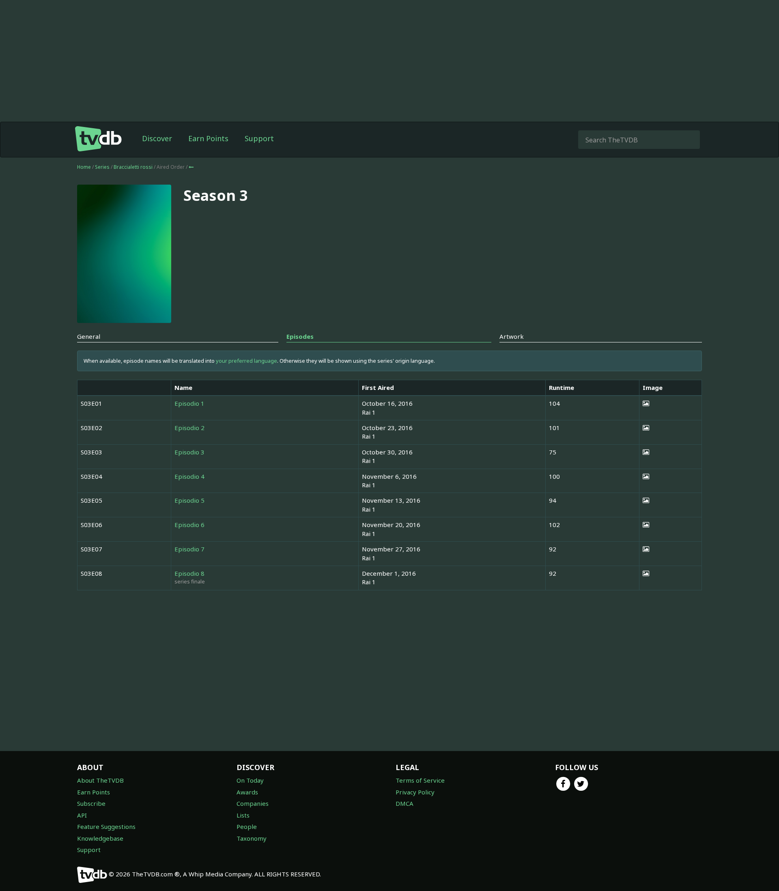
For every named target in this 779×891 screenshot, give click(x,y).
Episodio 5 (189, 500)
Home (84, 167)
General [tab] (88, 336)
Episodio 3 (189, 452)
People (247, 826)
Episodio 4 (189, 476)
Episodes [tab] (300, 336)
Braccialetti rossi (134, 167)
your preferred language (246, 360)
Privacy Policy (415, 792)
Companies (253, 803)
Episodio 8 (189, 573)
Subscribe (91, 803)
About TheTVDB (100, 780)
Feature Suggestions (106, 826)
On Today (250, 780)
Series (102, 167)
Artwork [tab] (511, 336)
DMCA (404, 803)
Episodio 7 (189, 549)
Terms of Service (420, 780)
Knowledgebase (100, 838)
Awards (247, 792)
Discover (157, 138)
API (82, 815)
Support (259, 138)
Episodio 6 (189, 525)
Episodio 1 (189, 403)
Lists (243, 815)
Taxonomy (252, 838)
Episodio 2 (189, 428)
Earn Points (208, 138)
